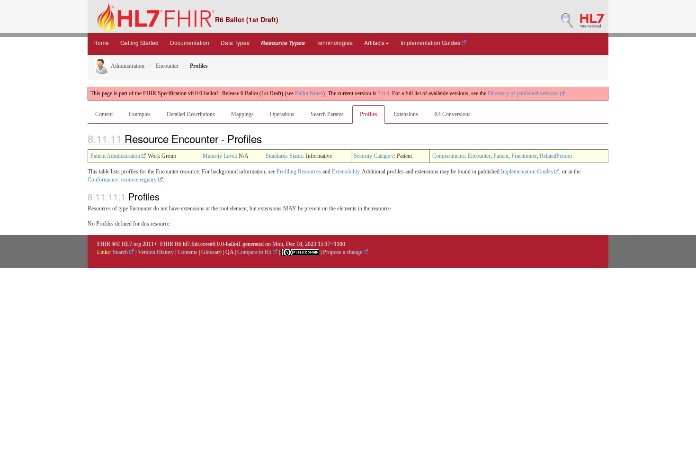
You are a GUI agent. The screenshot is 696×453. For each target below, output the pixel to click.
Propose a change (343, 252)
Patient (501, 156)
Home (101, 42)
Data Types (235, 42)
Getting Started (139, 42)
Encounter (167, 66)
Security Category (374, 156)
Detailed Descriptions (191, 114)
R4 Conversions (452, 114)
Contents (187, 252)
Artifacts (374, 42)
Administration (127, 66)
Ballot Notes (309, 93)
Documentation (189, 42)
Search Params (327, 114)
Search (121, 252)
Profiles (368, 114)
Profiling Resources (299, 171)
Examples (140, 114)
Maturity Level (219, 156)
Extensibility (345, 171)
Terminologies (334, 42)
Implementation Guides (431, 42)
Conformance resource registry (123, 179)
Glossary (211, 252)
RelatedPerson (556, 156)
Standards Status (284, 156)
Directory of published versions (524, 93)
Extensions (405, 114)
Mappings (242, 114)
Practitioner (524, 156)
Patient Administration (116, 156)
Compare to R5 (255, 252)
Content (104, 114)
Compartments (448, 156)
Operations (282, 114)
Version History (156, 252)
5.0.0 (383, 93)
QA (229, 252)
